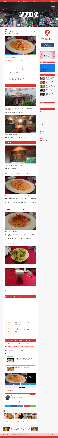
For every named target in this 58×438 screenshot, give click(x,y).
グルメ (19, 1)
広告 (43, 1)
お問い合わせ (33, 1)
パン (43, 121)
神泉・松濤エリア (7, 390)
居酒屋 (43, 126)
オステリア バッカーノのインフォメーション (16, 78)
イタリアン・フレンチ (45, 116)
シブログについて (12, 1)
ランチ (43, 122)
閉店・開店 (25, 1)
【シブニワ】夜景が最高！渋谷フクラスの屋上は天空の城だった (50, 94)
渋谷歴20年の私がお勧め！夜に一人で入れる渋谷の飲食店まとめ (50, 78)
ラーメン (43, 123)
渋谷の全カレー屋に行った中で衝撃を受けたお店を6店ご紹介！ (50, 86)
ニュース (42, 131)
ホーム (6, 1)
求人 (39, 1)
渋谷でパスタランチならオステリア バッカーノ (17, 79)
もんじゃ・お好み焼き (45, 115)
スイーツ (43, 120)
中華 (43, 124)
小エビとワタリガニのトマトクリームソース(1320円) (20, 73)
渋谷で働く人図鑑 (44, 140)
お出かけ (42, 111)
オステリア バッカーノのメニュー (14, 72)
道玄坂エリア (12, 390)
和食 (43, 125)
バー (42, 133)
